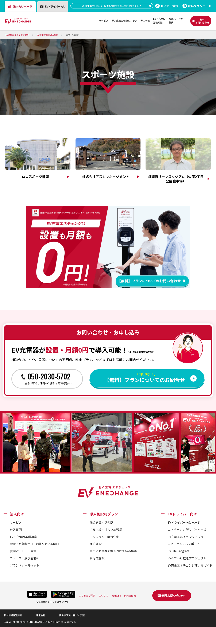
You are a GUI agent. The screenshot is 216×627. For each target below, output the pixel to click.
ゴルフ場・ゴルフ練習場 (106, 529)
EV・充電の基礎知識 (23, 537)
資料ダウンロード (199, 6)
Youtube (116, 595)
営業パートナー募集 (23, 551)
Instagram (130, 595)
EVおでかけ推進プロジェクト (187, 558)
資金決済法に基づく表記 (72, 615)
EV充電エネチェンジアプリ (186, 537)
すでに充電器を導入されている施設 (113, 551)
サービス (16, 522)
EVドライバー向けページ (184, 522)
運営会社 (40, 615)
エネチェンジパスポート (184, 544)
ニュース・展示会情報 (24, 558)
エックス (103, 595)
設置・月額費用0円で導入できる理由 (34, 544)
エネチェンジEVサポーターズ (187, 529)
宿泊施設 (95, 544)
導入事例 (16, 529)
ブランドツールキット (24, 565)
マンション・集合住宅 (104, 537)
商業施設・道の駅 (101, 522)
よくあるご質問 (87, 595)
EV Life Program (178, 551)
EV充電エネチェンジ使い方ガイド (190, 565)
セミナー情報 (169, 6)
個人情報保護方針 (13, 615)
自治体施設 (97, 558)
